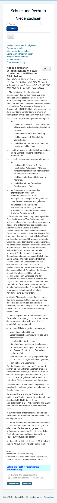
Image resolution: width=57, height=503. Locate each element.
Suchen (12, 28)
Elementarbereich (14, 48)
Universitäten (13, 483)
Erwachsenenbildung (15, 62)
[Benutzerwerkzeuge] (46, 69)
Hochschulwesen (14, 59)
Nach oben (49, 496)
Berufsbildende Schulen (17, 56)
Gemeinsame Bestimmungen (19, 53)
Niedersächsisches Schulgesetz (21, 45)
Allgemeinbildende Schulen (18, 51)
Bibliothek (26, 483)
